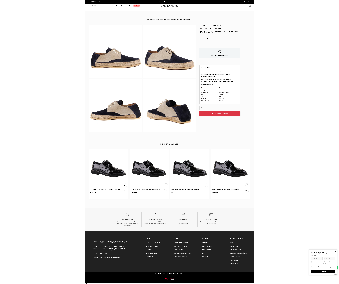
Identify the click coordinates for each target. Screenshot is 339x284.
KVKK (203, 253)
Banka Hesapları (206, 249)
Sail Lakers (204, 79)
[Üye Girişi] (244, 6)
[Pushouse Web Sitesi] (335, 274)
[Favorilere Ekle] (201, 61)
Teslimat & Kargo (234, 246)
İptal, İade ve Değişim (235, 249)
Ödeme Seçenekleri (235, 256)
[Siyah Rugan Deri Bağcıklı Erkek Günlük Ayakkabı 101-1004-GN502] (108, 168)
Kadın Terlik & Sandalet (180, 246)
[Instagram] (171, 281)
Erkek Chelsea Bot (151, 253)
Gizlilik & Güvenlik (207, 246)
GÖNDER (323, 271)
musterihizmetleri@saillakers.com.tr (110, 257)
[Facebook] (167, 281)
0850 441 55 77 (95, 1)
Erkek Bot (149, 249)
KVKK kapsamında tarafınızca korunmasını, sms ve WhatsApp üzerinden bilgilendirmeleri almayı (324, 267)
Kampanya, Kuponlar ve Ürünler (238, 253)
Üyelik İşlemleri (234, 260)
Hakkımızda (205, 242)
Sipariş (231, 242)
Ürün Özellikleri (205, 67)
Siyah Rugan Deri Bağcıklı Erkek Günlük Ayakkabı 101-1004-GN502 (106, 189)
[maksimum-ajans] (169, 279)
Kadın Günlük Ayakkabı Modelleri (183, 253)
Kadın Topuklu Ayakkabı (180, 256)
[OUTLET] (136, 6)
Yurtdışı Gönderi (234, 263)
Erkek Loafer (149, 256)
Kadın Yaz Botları (178, 249)
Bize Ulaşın (205, 256)
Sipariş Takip (247, 1)
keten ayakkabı (205, 71)
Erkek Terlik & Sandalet (152, 246)
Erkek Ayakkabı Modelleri (153, 242)
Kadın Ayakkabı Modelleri (181, 242)
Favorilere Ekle (125, 190)
